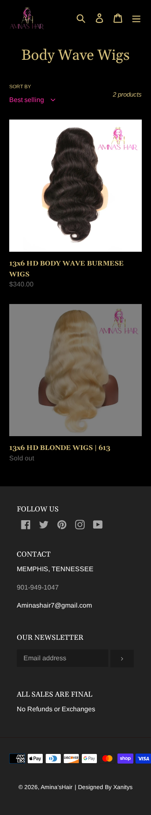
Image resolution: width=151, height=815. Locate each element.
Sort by (20, 86)
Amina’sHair (57, 787)
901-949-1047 (38, 587)
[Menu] (136, 18)
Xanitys (123, 787)
